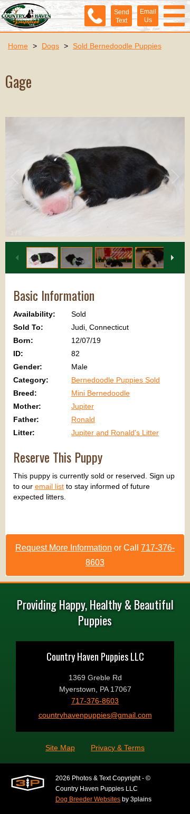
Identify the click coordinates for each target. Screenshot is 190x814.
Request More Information (63, 547)
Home (18, 46)
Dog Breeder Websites (87, 799)
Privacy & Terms (118, 747)
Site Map (60, 747)
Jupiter (82, 406)
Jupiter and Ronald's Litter (115, 432)
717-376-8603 (95, 701)
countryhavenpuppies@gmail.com (95, 715)
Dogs (50, 46)
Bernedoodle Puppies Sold (115, 380)
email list (49, 486)
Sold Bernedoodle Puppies (117, 46)
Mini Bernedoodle (100, 393)
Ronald (83, 419)
